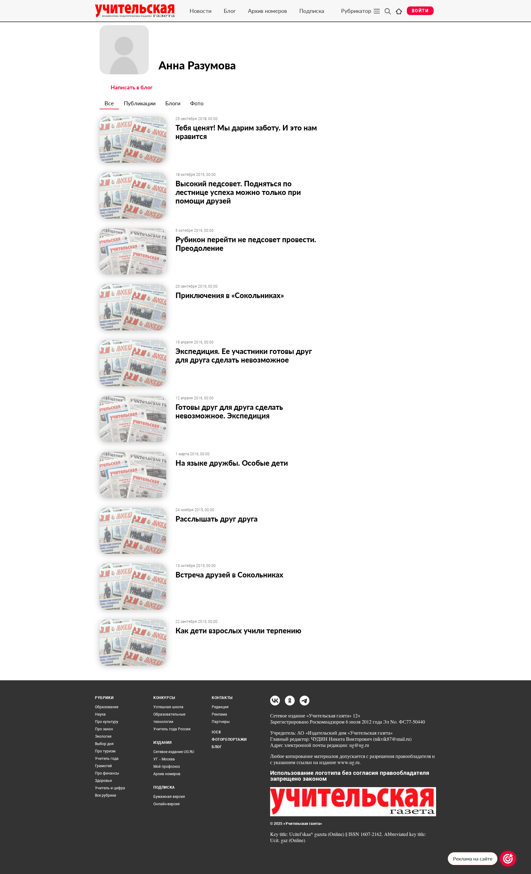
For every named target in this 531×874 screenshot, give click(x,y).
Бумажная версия (169, 796)
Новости (200, 10)
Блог (230, 10)
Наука (100, 714)
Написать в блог (132, 87)
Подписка (311, 10)
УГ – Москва (164, 759)
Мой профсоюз (166, 766)
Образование (106, 707)
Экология (103, 736)
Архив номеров (267, 10)
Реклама (219, 714)
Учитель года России (172, 729)
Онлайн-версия (166, 804)
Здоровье (103, 781)
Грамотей (103, 766)
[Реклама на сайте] (508, 858)
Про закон (104, 729)
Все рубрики (105, 795)
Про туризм (105, 751)
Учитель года (107, 758)
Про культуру (106, 722)
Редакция (220, 707)
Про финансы (107, 773)
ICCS (216, 732)
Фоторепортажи (229, 739)
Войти (420, 10)
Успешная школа (168, 707)
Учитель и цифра (110, 788)
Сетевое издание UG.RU (173, 752)
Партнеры (221, 722)
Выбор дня (104, 744)
